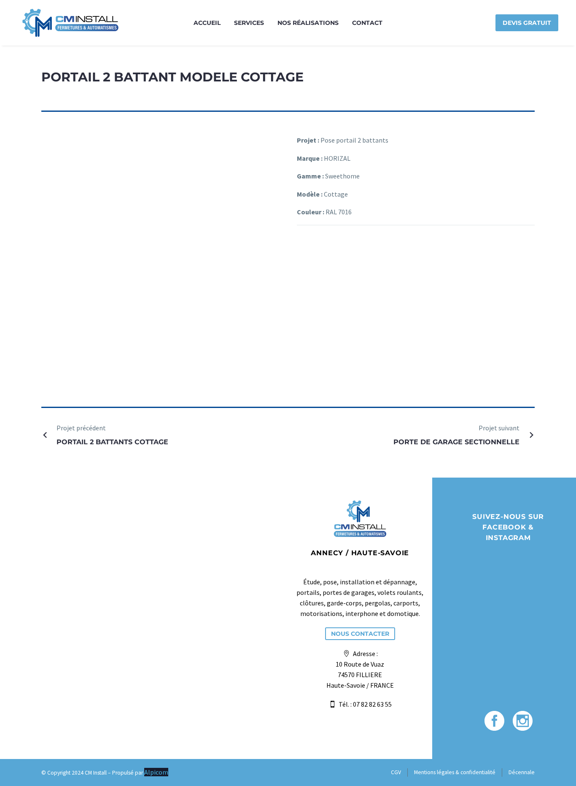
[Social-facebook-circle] (494, 721)
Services (249, 23)
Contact (367, 23)
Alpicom (156, 772)
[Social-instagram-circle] (523, 721)
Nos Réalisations (308, 23)
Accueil (207, 23)
